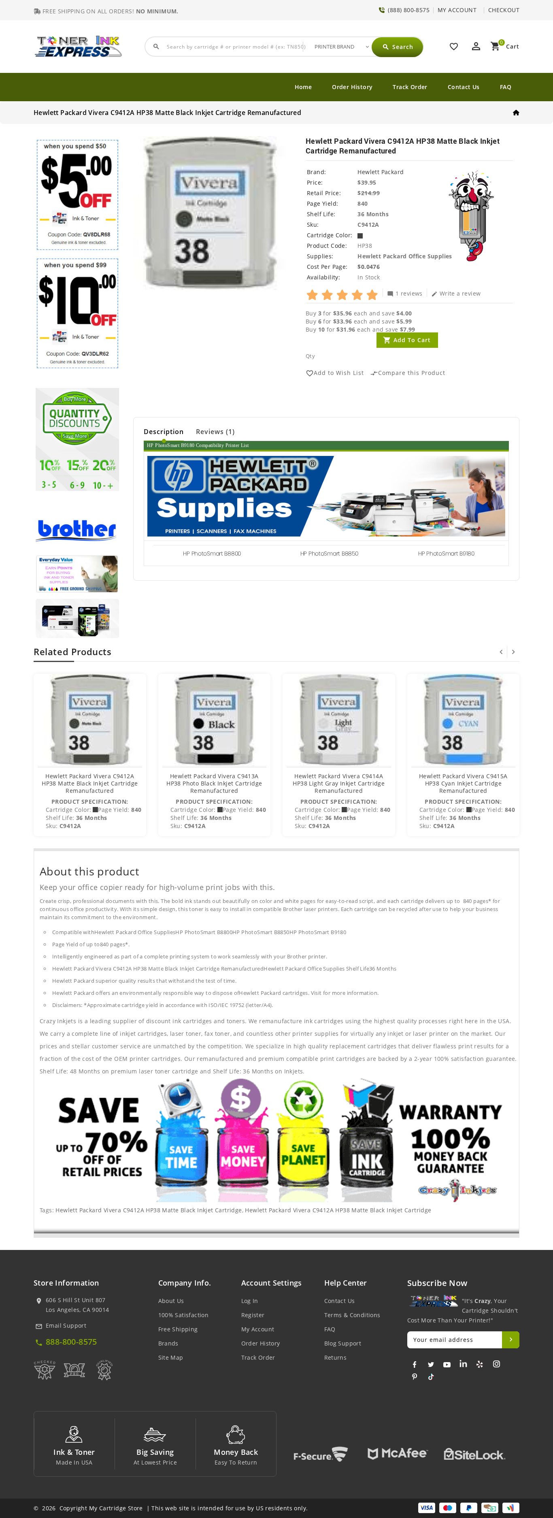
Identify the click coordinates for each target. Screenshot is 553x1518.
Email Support (66, 1325)
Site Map (170, 1357)
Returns (335, 1357)
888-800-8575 (71, 1341)
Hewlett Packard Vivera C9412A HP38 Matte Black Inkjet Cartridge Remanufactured (90, 783)
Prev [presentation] (501, 652)
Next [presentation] (513, 652)
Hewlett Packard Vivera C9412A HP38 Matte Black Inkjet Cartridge (148, 1210)
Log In (249, 1301)
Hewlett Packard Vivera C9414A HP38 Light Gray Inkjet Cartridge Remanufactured (339, 783)
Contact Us (464, 87)
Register (253, 1315)
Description (164, 431)
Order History (352, 87)
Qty (310, 356)
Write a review (456, 293)
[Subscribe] (510, 1339)
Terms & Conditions (352, 1315)
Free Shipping (178, 1329)
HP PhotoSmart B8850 (329, 553)
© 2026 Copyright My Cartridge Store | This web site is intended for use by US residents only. (171, 1508)
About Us (171, 1301)
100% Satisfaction (183, 1315)
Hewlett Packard (380, 172)
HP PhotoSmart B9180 (446, 553)
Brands (168, 1343)
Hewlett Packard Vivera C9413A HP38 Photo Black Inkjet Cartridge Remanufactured (214, 783)
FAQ (505, 87)
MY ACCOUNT (457, 10)
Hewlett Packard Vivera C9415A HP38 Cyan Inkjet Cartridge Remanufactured (463, 783)
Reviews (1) (215, 431)
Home (303, 87)
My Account (257, 1329)
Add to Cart (412, 340)
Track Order (410, 87)
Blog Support (343, 1343)
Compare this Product (407, 373)
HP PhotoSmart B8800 (212, 553)
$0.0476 (368, 266)
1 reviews (405, 293)
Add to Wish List (335, 373)
